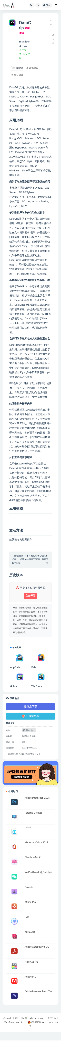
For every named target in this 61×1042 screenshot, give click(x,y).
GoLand (14, 686)
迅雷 (27, 917)
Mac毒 (24, 1018)
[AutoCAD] (14, 936)
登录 (48, 5)
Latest (28, 828)
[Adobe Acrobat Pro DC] (14, 951)
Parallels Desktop (33, 813)
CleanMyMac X (32, 857)
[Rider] (41, 657)
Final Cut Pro (31, 962)
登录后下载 (30, 706)
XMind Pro (30, 902)
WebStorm (36, 686)
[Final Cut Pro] (14, 966)
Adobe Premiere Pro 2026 (38, 991)
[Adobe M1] (14, 981)
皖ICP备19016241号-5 (14, 1022)
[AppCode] (20, 657)
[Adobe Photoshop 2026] (14, 802)
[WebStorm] (41, 676)
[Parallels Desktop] (14, 817)
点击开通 (30, 595)
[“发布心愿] (30, 773)
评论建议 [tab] (33, 68)
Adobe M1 (30, 977)
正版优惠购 (32, 716)
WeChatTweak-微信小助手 (38, 872)
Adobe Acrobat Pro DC (37, 947)
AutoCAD (30, 932)
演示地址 (30, 730)
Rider (34, 667)
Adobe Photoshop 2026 (37, 798)
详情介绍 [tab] (18, 68)
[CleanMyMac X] (14, 861)
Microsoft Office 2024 (36, 842)
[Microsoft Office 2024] (14, 847)
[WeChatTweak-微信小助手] (14, 876)
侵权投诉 (52, 1018)
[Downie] (14, 891)
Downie (29, 887)
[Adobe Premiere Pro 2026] (14, 996)
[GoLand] (20, 676)
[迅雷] (14, 921)
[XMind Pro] (14, 906)
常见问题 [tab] (18, 75)
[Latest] (14, 832)
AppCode (15, 667)
